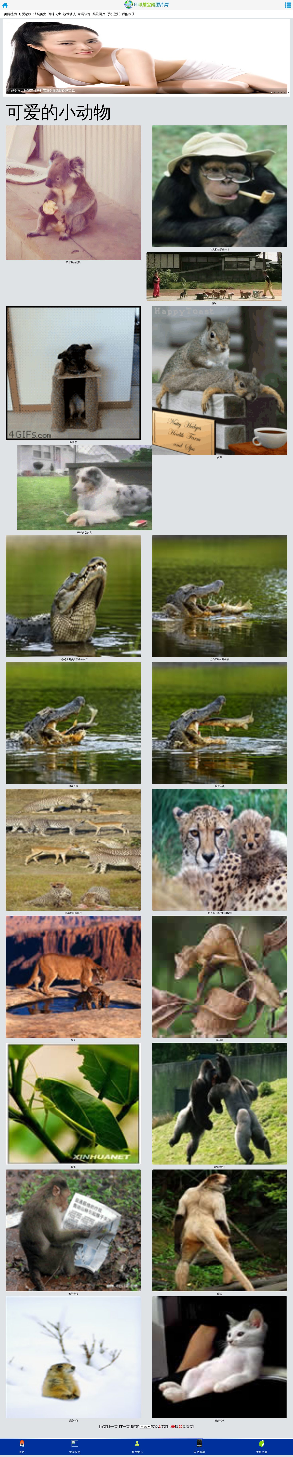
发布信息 (74, 1452)
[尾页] (135, 1426)
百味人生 (54, 14)
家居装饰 (84, 14)
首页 (22, 1452)
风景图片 (98, 14)
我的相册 (128, 14)
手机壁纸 (113, 14)
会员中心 (137, 1452)
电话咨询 (199, 1452)
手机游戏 (261, 1452)
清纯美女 (39, 14)
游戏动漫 (69, 14)
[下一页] (124, 1426)
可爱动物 (25, 14)
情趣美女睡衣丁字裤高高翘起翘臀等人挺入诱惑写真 (44, 90)
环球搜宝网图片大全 (5, 5)
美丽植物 (10, 14)
